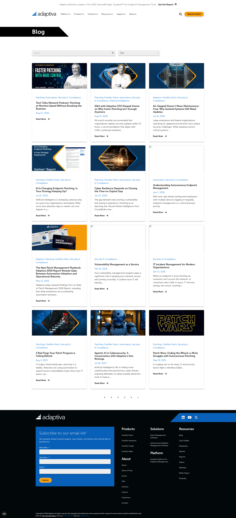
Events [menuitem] (124, 476)
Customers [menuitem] (126, 498)
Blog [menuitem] (181, 435)
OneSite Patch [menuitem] (127, 435)
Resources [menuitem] (106, 14)
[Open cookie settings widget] (4, 514)
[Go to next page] (138, 397)
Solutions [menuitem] (92, 14)
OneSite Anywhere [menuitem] (129, 441)
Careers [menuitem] (125, 492)
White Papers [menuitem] (184, 473)
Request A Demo (194, 14)
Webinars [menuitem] (182, 468)
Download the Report (148, 4)
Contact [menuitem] (125, 503)
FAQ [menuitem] (123, 481)
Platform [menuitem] (64, 14)
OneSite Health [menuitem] (128, 446)
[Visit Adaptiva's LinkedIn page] (182, 418)
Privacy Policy (67, 516)
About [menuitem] (131, 14)
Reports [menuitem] (182, 457)
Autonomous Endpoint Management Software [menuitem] (159, 444)
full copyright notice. (49, 516)
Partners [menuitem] (125, 487)
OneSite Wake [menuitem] (127, 451)
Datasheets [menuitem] (183, 446)
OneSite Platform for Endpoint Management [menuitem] (159, 460)
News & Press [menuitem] (127, 471)
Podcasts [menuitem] (182, 478)
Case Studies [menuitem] (184, 441)
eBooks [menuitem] (182, 451)
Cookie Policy (84, 516)
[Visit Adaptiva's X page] (195, 418)
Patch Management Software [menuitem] (158, 436)
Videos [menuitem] (181, 462)
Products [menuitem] (78, 14)
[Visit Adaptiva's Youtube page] (188, 418)
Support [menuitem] (120, 14)
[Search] (113, 53)
